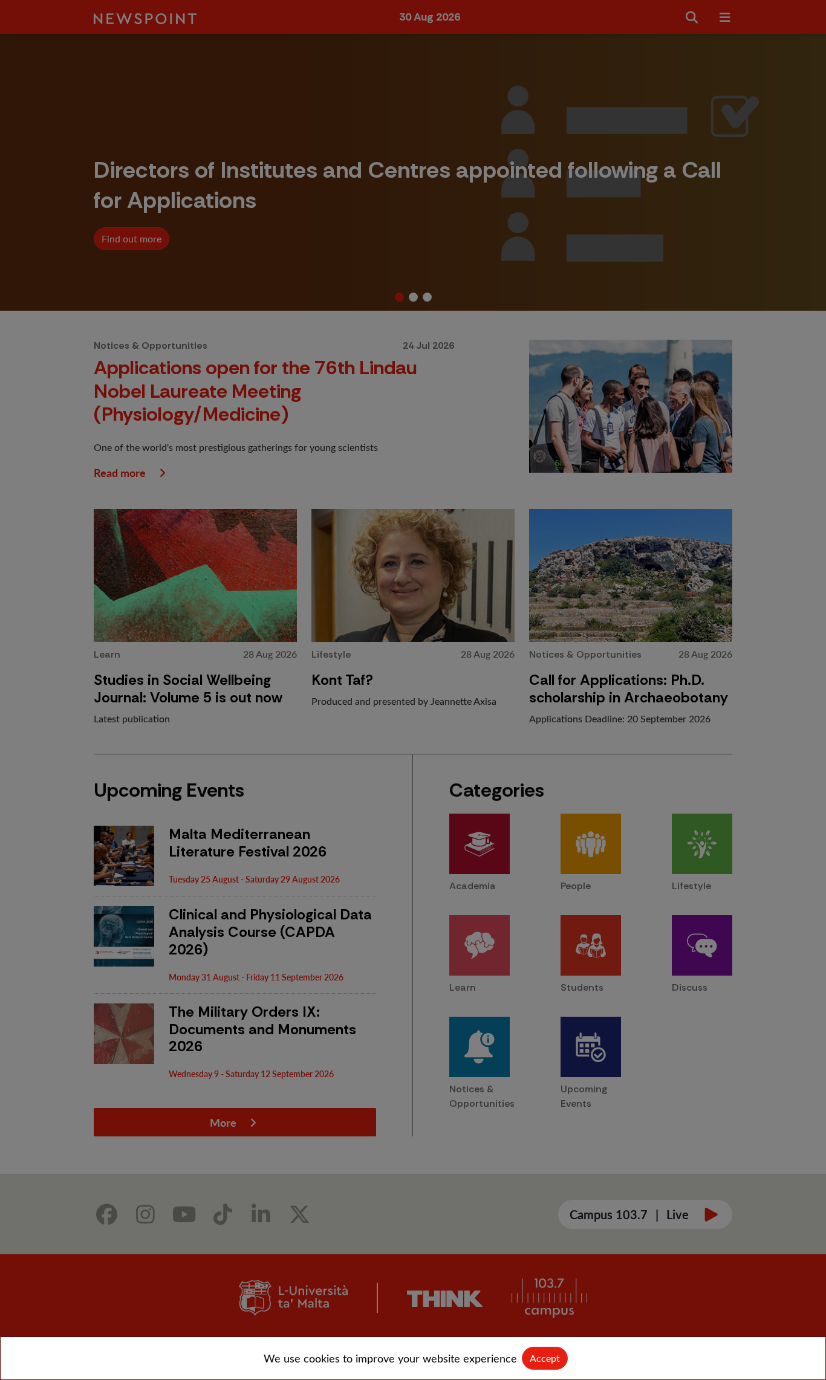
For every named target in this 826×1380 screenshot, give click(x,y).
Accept (545, 1358)
